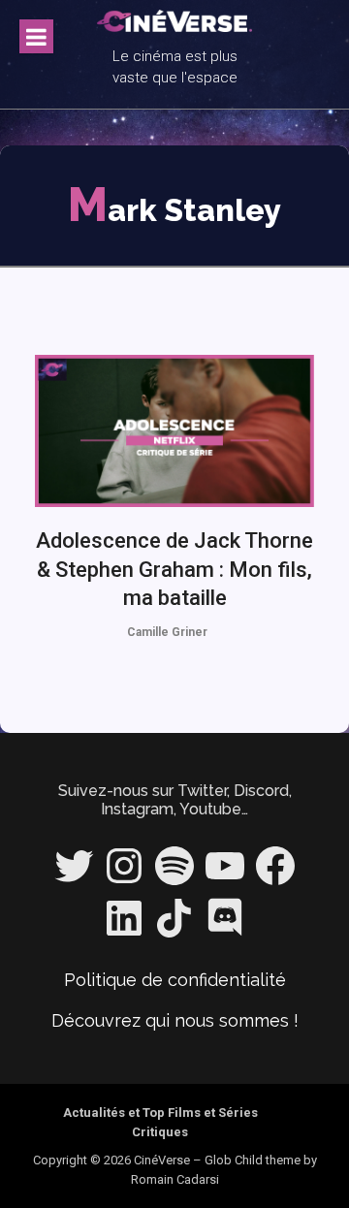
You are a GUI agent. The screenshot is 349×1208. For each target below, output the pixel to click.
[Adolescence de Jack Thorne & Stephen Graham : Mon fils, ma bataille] (174, 431)
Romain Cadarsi (175, 1179)
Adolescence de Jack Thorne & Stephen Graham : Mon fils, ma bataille (174, 569)
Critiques (160, 1132)
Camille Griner (167, 632)
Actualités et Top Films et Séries (160, 1112)
